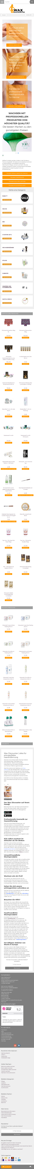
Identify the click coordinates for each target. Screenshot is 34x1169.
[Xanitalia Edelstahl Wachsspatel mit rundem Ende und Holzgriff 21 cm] (8, 506)
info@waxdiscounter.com (7, 981)
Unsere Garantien (5, 998)
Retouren (3, 1001)
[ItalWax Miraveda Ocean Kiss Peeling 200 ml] (25, 617)
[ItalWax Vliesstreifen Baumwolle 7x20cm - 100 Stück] (8, 453)
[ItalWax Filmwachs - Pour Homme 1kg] (25, 453)
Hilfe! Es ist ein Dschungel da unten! (10, 1144)
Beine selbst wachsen (6, 1068)
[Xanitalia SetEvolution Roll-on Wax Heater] (25, 721)
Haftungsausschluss (6, 1033)
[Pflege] (25, 262)
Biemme (3, 1102)
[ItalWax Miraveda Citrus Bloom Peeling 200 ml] (8, 643)
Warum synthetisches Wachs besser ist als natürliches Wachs (16, 1146)
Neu (3, 222)
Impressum (4, 1029)
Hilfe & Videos (7, 299)
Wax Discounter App (6, 992)
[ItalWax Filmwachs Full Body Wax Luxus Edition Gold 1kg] (25, 374)
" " (21, 939)
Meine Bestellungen (6, 1112)
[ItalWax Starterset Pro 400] (8, 427)
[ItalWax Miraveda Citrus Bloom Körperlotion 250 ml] (25, 669)
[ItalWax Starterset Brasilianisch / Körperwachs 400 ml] (8, 374)
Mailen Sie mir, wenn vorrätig (8, 469)
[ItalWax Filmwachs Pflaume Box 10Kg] (25, 322)
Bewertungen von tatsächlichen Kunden (11, 1000)
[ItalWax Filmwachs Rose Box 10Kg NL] (8, 322)
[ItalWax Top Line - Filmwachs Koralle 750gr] (25, 532)
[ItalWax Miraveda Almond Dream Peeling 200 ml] (25, 643)
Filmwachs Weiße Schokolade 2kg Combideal (8, 594)
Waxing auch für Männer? (7, 1147)
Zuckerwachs (4, 1087)
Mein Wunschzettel (6, 1116)
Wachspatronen (5, 1084)
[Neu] (25, 223)
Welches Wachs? (5, 1053)
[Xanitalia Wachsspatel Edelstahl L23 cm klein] (25, 479)
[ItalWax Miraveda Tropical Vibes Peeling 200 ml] (8, 617)
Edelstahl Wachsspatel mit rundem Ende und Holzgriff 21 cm (8, 515)
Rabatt (5, 196)
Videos (21, 852)
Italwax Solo (4, 1097)
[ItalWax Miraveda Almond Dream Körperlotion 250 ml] (25, 695)
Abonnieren (17, 968)
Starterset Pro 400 (8, 435)
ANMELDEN (29, 15)
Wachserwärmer (8, 247)
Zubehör (5, 273)
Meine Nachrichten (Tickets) (8, 1114)
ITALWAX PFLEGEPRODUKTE (17, 185)
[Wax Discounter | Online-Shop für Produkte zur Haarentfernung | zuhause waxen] (17, 8)
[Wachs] (25, 210)
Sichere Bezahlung (6, 1036)
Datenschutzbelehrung (7, 1034)
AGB (2, 1031)
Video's (3, 1054)
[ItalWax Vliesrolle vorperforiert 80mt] (25, 506)
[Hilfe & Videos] (25, 301)
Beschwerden (5, 995)
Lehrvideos (25, 893)
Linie (13, 918)
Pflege (4, 260)
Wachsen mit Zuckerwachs (8, 1072)
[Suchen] (32, 2)
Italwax (3, 1096)
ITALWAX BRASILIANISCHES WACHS (17, 173)
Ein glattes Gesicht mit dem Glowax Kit (11, 1142)
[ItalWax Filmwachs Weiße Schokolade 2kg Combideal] (8, 585)
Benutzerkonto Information (8, 1111)
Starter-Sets (7, 234)
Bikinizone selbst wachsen (8, 1066)
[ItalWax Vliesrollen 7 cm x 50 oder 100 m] (8, 401)
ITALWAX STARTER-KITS (17, 177)
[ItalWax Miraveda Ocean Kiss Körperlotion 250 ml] (8, 669)
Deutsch (4, 15)
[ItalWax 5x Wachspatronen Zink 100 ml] (25, 348)
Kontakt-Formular (5, 1039)
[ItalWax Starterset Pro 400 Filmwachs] (25, 427)
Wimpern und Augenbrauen (7, 287)
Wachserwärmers (5, 1086)
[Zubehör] (25, 275)
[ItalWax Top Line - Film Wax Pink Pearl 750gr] (8, 532)
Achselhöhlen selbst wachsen (8, 1069)
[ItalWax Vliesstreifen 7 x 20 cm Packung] (25, 401)
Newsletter (4, 1117)
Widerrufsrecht (5, 993)
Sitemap (3, 1041)
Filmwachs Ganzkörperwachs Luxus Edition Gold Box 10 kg (8, 358)
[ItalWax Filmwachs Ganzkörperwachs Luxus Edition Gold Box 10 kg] (8, 348)
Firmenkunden (5, 997)
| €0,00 (7, 1167)
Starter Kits (4, 1056)
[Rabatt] (25, 197)
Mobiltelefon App (5, 1057)
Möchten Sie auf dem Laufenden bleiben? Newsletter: (17, 960)
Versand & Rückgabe (6, 1037)
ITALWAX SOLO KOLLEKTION (17, 181)
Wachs (4, 209)
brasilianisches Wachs (9, 849)
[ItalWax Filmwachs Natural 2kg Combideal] (25, 558)
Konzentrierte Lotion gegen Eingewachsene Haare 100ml (8, 489)
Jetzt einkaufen (7, 199)
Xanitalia (3, 1099)
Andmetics (4, 1101)
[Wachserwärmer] (25, 249)
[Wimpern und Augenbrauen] (25, 288)
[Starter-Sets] (25, 236)
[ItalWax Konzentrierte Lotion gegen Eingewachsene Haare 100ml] (8, 479)
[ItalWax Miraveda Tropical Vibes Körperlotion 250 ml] (8, 695)
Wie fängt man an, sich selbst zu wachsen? (12, 1149)
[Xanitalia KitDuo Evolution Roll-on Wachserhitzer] (8, 721)
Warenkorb (8, 337)
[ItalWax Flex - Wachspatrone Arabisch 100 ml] (8, 558)
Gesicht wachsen (5, 1071)
